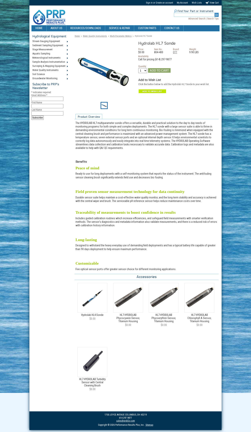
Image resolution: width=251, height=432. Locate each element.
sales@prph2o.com (125, 420)
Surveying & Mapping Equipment (48, 66)
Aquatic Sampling (40, 54)
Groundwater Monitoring (44, 78)
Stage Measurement (42, 49)
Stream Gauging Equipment (45, 41)
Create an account (164, 2)
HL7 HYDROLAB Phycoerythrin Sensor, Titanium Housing (164, 318)
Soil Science (38, 74)
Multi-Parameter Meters (121, 36)
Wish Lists (197, 2)
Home (77, 36)
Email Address (39, 95)
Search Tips (213, 18)
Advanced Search (196, 18)
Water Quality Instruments (44, 70)
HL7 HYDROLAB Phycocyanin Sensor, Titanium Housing (128, 318)
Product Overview (89, 116)
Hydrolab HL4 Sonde (92, 314)
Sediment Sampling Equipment (47, 45)
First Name (36, 102)
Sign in (149, 2)
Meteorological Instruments (45, 58)
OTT (175, 52)
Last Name (36, 109)
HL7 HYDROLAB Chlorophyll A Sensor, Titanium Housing (199, 318)
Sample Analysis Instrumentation (48, 62)
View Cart (214, 2)
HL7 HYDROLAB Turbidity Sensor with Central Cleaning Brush (92, 382)
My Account (182, 2)
